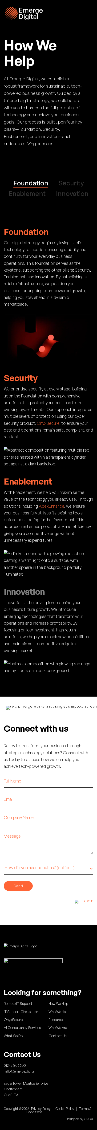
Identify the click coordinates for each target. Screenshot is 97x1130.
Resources (56, 1019)
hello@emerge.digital (19, 1071)
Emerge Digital (24, 13)
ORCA (88, 1119)
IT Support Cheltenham (21, 1012)
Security (71, 183)
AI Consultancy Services (22, 1027)
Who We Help (58, 1012)
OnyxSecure (48, 423)
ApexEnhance (51, 506)
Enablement (27, 193)
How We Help (58, 1003)
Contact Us (57, 1036)
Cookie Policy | (67, 1109)
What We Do (13, 1036)
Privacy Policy (41, 1109)
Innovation (72, 193)
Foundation (30, 183)
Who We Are (57, 1027)
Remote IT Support (18, 1003)
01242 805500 (15, 1065)
